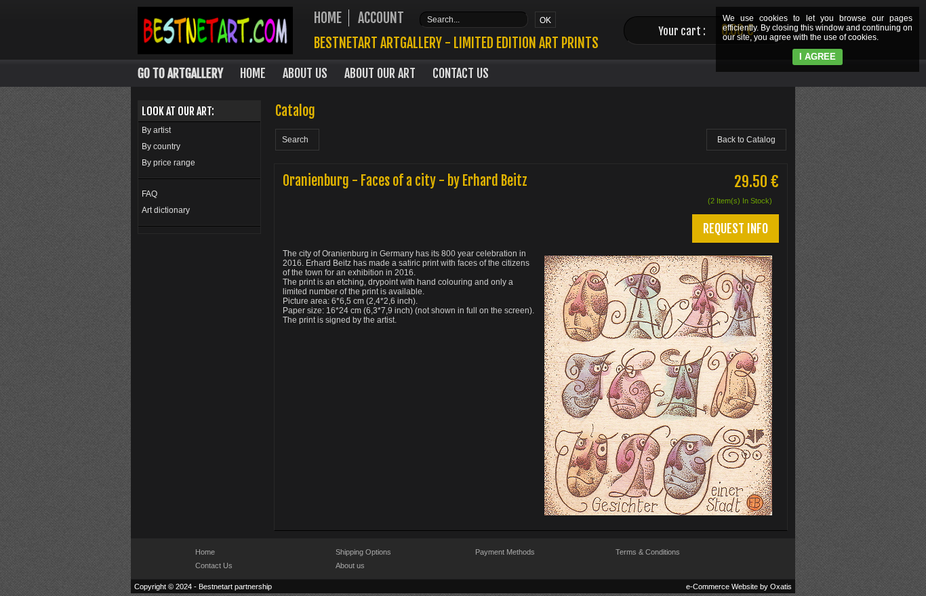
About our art (380, 73)
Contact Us (460, 73)
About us (350, 565)
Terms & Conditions (648, 552)
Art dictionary (166, 210)
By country (161, 146)
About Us (305, 73)
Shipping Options (363, 552)
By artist (156, 130)
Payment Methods (505, 552)
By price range (168, 162)
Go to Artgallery (180, 73)
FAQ (149, 194)
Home (253, 73)
